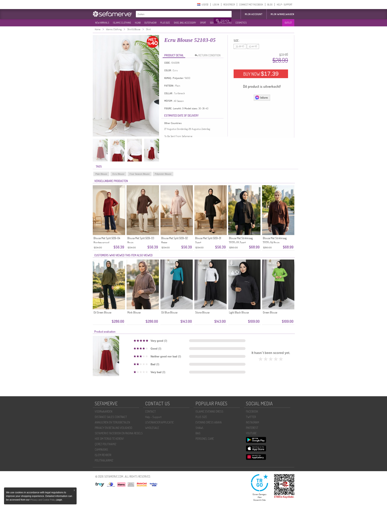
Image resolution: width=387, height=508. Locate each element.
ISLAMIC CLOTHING (122, 22)
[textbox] (175, 14)
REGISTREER (229, 4)
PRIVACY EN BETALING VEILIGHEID (113, 427)
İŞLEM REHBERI (103, 455)
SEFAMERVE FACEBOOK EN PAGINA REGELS (119, 433)
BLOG (270, 4)
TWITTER (251, 417)
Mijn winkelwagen (282, 14)
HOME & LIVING (224, 22)
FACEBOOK (252, 411)
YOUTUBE (251, 433)
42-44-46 (253, 46)
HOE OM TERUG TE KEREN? (109, 438)
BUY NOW (261, 73)
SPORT (203, 22)
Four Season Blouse (140, 174)
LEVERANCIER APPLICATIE (159, 422)
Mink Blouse (133, 312)
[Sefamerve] (113, 14)
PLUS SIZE (165, 22)
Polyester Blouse (163, 174)
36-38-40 (240, 46)
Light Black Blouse (239, 312)
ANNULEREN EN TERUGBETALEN (112, 422)
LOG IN (216, 4)
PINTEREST (252, 427)
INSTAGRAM (252, 422)
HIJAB (137, 22)
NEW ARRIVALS (102, 22)
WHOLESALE (152, 427)
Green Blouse (270, 312)
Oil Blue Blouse (169, 312)
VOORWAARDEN (103, 411)
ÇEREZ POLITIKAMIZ (105, 444)
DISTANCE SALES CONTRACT (111, 417)
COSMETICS (241, 22)
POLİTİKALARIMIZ (104, 460)
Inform (264, 97)
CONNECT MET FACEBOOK (251, 4)
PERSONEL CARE (205, 438)
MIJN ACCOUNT (253, 14)
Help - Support (153, 417)
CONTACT (150, 411)
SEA (211, 22)
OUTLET (288, 22)
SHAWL (200, 427)
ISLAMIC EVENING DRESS (209, 411)
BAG (198, 433)
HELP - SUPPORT (284, 4)
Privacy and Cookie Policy (43, 500)
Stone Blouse (202, 312)
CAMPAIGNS (101, 449)
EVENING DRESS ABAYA (209, 422)
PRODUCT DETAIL (174, 55)
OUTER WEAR (150, 22)
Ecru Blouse (118, 174)
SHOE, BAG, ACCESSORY (185, 22)
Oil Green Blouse (102, 312)
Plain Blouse (101, 174)
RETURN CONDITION (209, 55)
